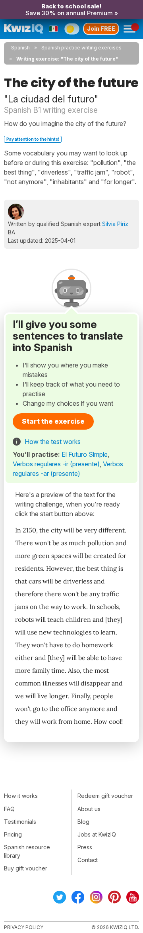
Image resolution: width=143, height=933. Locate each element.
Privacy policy (23, 927)
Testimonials (20, 821)
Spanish (20, 48)
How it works (21, 795)
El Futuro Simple (85, 454)
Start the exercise (53, 421)
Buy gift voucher (25, 868)
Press (84, 847)
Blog (83, 821)
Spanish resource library (27, 851)
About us (88, 808)
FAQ (9, 808)
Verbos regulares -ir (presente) (56, 464)
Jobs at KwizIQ (96, 834)
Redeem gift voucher (105, 795)
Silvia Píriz (115, 223)
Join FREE (101, 28)
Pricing (13, 834)
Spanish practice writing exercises (81, 48)
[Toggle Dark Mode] (71, 28)
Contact (87, 859)
